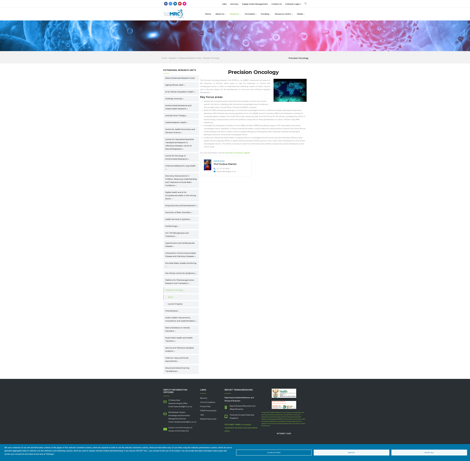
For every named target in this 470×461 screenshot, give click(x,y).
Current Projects (175, 304)
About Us (219, 14)
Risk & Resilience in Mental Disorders (177, 329)
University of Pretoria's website (237, 153)
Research (234, 14)
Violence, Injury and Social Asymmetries (176, 359)
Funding (265, 14)
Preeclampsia (171, 311)
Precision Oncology (211, 58)
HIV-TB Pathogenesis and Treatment (176, 234)
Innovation (250, 14)
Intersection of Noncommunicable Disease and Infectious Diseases (180, 254)
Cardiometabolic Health (175, 122)
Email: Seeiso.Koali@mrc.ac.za (180, 407)
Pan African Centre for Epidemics (180, 273)
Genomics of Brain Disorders (178, 212)
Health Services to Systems (177, 219)
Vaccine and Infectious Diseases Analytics (179, 349)
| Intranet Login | (292, 4)
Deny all (351, 453)
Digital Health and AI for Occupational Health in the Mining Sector (180, 195)
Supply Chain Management (255, 4)
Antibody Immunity (173, 99)
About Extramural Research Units (180, 78)
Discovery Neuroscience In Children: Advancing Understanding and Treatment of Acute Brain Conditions (181, 181)
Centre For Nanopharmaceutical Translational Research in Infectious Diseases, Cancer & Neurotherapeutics (179, 144)
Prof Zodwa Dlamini (225, 164)
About (170, 297)
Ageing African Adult (174, 85)
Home (208, 14)
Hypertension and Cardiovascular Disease (180, 244)
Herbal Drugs (171, 226)
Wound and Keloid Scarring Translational (177, 369)
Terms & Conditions (207, 402)
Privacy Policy (205, 406)
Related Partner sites (208, 419)
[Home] (178, 13)
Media (300, 14)
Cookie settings (274, 453)
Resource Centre (283, 14)
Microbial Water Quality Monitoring (180, 263)
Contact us (276, 4)
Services (234, 4)
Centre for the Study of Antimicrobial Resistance (176, 157)
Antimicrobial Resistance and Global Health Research (178, 107)
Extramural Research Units (190, 58)
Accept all (429, 453)
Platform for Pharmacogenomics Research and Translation (179, 281)
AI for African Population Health (179, 92)
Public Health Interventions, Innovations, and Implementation (180, 319)
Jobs (224, 4)
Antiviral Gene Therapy (175, 115)
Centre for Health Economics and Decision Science (180, 131)
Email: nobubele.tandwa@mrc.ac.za (182, 422)
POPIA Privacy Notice (208, 411)
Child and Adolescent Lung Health (180, 166)
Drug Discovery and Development (180, 205)
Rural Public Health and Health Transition (179, 339)
